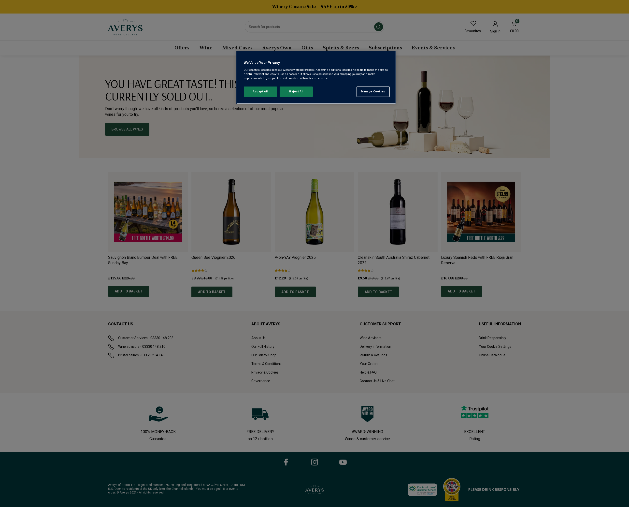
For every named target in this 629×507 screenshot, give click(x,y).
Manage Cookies (373, 91)
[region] (316, 77)
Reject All (296, 91)
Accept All (260, 91)
